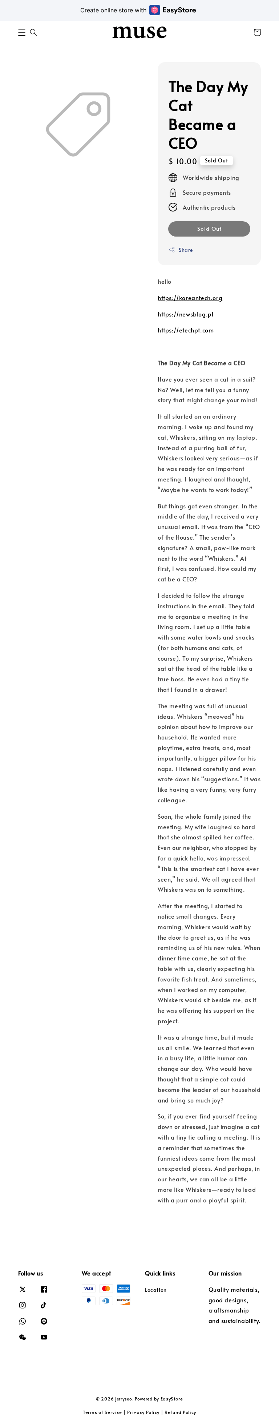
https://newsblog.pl (185, 314)
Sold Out (209, 228)
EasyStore (172, 1398)
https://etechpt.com (186, 330)
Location (156, 1290)
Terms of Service (102, 1412)
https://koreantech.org (190, 298)
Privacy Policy (143, 1412)
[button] (22, 32)
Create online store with (113, 10)
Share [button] (186, 249)
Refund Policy (180, 1412)
